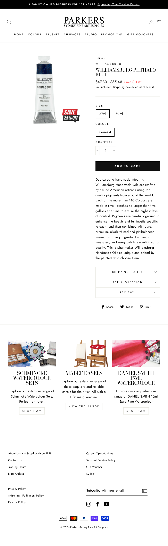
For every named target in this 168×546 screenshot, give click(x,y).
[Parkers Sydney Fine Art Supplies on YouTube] (106, 504)
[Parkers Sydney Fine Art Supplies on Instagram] (88, 504)
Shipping (119, 87)
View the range (84, 406)
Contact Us (15, 460)
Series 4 (105, 132)
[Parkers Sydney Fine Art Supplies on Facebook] (97, 504)
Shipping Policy (127, 272)
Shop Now (32, 411)
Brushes (53, 34)
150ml (118, 113)
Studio (91, 34)
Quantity (104, 142)
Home (19, 34)
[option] (89, 4)
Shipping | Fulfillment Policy (26, 495)
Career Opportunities (99, 453)
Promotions (112, 34)
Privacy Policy (17, 489)
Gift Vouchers (140, 34)
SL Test (90, 474)
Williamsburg (108, 64)
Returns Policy (17, 502)
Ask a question (128, 282)
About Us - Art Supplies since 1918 (30, 453)
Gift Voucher (94, 467)
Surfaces (72, 34)
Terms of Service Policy (100, 460)
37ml (102, 113)
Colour (35, 34)
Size (99, 106)
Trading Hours (17, 467)
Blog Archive (16, 474)
